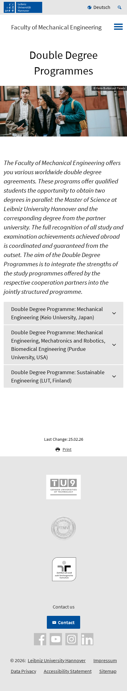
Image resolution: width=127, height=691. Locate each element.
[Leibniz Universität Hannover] (23, 7)
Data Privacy (23, 671)
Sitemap (108, 671)
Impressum (105, 660)
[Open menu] (118, 28)
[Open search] (120, 7)
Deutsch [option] (101, 7)
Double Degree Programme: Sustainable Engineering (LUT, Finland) (57, 376)
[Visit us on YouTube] (55, 638)
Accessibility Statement (68, 671)
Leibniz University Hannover (57, 660)
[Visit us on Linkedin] (87, 638)
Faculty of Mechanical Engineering (56, 27)
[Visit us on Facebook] (40, 638)
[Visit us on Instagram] (71, 638)
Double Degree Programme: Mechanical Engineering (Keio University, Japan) (57, 313)
